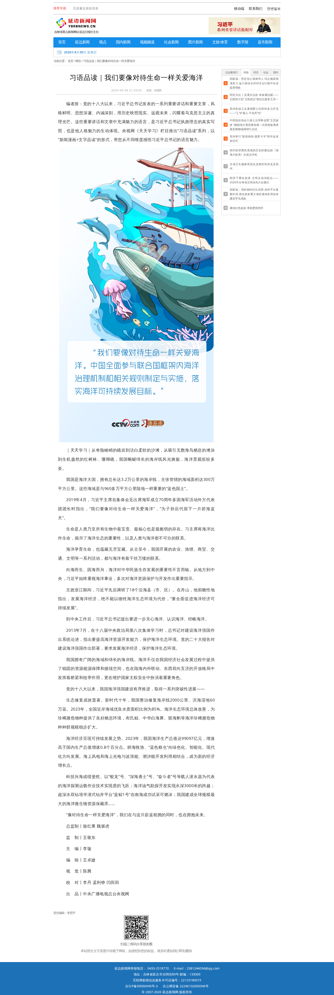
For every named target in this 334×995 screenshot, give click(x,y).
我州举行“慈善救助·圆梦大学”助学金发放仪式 (254, 138)
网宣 (78, 61)
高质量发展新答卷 (85, 8)
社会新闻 (171, 42)
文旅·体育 (220, 42)
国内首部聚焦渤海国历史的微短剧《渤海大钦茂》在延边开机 (254, 152)
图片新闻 (195, 42)
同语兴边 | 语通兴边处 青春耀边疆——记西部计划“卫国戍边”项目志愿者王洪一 (254, 97)
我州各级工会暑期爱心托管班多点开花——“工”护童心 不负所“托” (254, 111)
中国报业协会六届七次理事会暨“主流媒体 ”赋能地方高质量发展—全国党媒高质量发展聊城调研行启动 (254, 124)
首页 (61, 42)
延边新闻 (82, 42)
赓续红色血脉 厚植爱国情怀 (246, 208)
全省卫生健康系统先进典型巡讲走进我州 (254, 166)
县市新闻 (265, 42)
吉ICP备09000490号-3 (141, 986)
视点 (102, 42)
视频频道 (147, 42)
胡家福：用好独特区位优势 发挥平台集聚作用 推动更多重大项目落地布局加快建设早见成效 (254, 194)
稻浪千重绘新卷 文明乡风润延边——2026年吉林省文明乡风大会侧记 (254, 180)
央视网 (157, 90)
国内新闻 (123, 42)
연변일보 (274, 8)
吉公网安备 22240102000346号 (186, 986)
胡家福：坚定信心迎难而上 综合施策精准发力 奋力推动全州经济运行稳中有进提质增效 (254, 83)
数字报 (242, 42)
